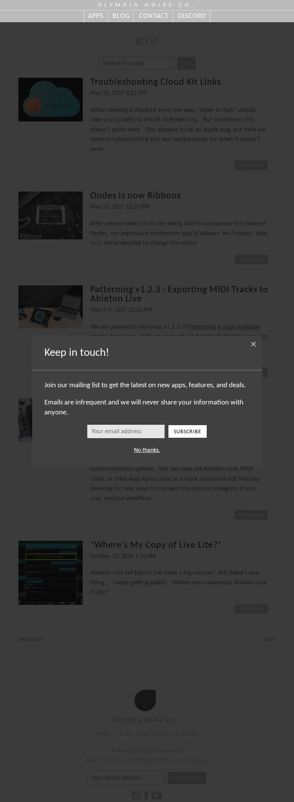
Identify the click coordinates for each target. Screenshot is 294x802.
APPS (95, 16)
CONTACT (154, 16)
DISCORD (192, 16)
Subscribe (187, 432)
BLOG (121, 16)
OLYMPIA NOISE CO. (147, 5)
